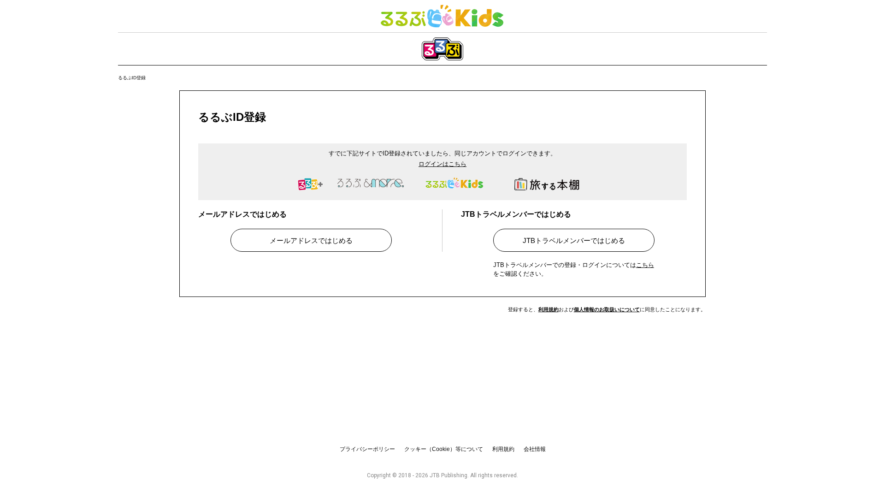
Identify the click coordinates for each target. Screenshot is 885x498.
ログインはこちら (442, 163)
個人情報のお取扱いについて (607, 309)
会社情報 (535, 449)
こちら (645, 264)
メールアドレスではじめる (311, 240)
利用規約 (548, 309)
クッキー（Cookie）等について (443, 449)
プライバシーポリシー (367, 449)
